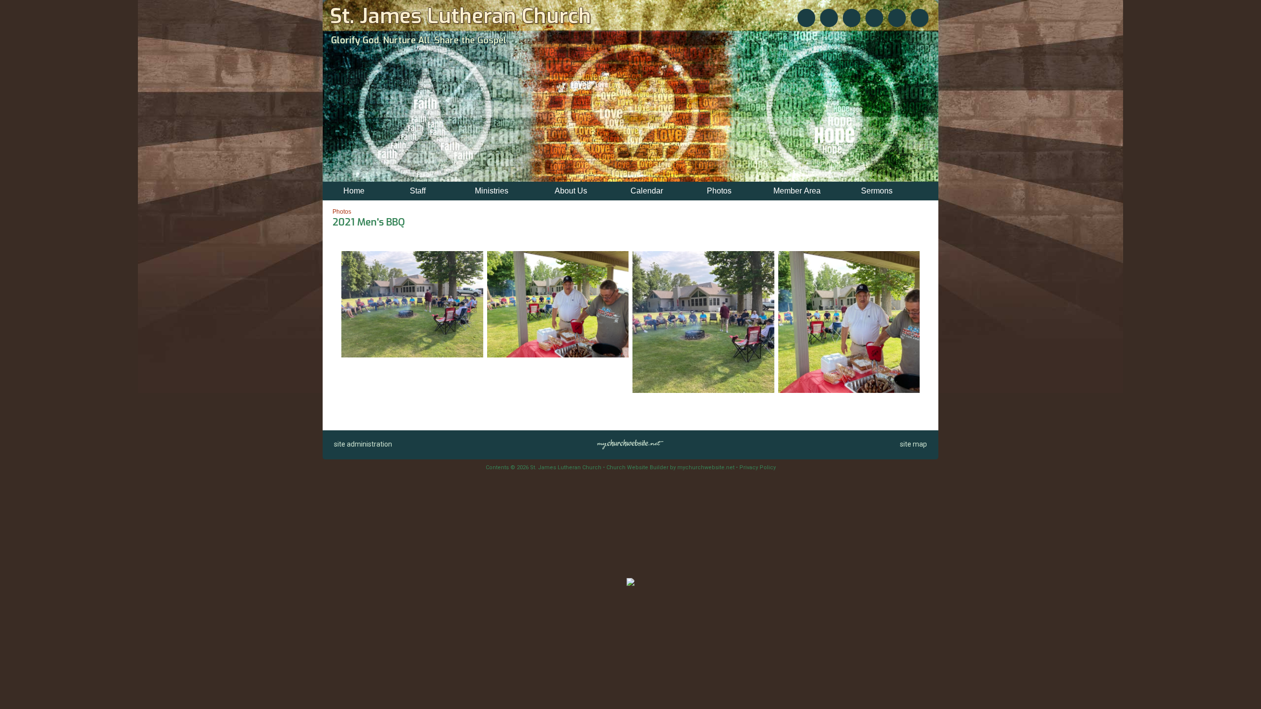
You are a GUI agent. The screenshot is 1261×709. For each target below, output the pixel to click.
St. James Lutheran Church (460, 16)
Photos (341, 211)
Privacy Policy (757, 467)
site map (913, 444)
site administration (363, 444)
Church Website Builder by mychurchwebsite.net (670, 467)
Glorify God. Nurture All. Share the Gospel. (419, 40)
